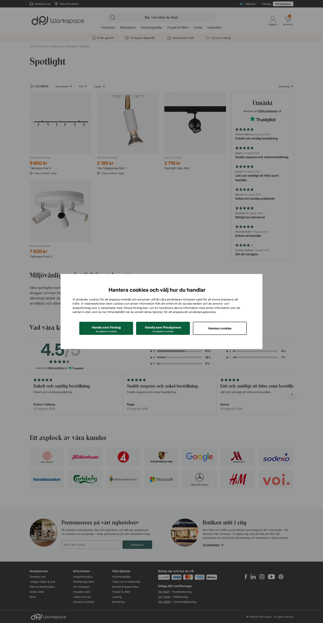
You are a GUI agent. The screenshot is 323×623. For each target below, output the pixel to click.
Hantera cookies (220, 328)
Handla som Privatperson (163, 329)
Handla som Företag (106, 329)
